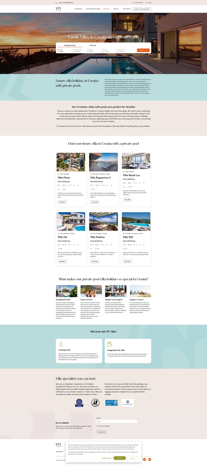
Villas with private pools (71, 31)
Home (57, 31)
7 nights (106, 51)
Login (149, 2)
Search (142, 50)
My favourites (139, 2)
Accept (120, 458)
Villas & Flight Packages (93, 9)
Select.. (92, 51)
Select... (62, 51)
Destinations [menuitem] (59, 451)
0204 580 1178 (69, 2)
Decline (133, 458)
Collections (62, 31)
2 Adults (121, 51)
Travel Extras (126, 9)
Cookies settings (106, 458)
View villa (62, 202)
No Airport (78, 51)
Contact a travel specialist (142, 9)
